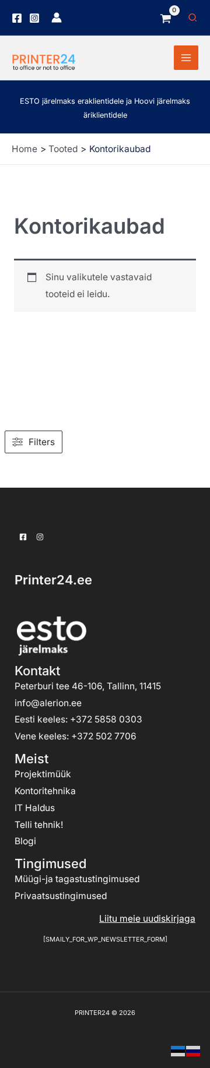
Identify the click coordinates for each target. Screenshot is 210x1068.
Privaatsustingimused (61, 895)
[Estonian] (178, 1050)
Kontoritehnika (45, 790)
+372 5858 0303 (106, 719)
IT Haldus (35, 807)
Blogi (25, 841)
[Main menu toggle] (186, 57)
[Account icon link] (56, 17)
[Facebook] (17, 18)
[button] (193, 17)
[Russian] (193, 1050)
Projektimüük (43, 774)
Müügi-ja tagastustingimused (77, 878)
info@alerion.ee (48, 703)
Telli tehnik (38, 824)
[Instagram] (34, 18)
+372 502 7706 (103, 736)
